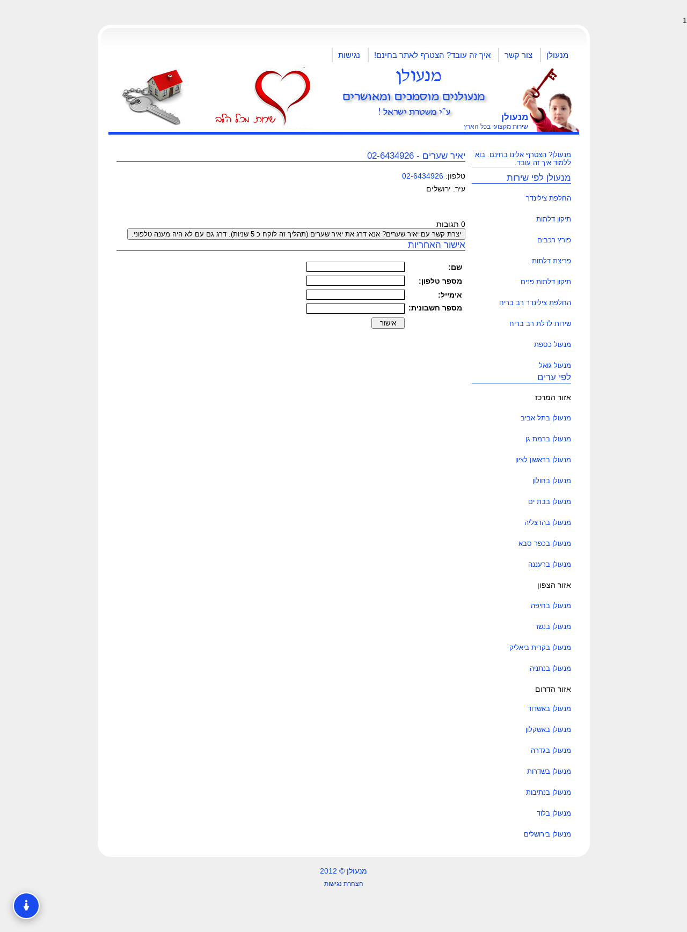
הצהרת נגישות (343, 883)
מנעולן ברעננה (549, 564)
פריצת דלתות (551, 261)
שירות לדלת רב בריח (540, 324)
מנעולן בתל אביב (546, 418)
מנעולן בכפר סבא (544, 543)
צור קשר (518, 55)
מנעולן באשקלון (548, 730)
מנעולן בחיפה (551, 606)
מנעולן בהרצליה (547, 523)
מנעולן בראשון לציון (543, 460)
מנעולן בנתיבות (548, 792)
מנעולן (557, 55)
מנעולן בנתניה (550, 668)
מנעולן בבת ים (549, 502)
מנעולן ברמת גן (548, 439)
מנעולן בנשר (553, 627)
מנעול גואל (555, 365)
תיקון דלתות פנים (546, 282)
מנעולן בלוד (554, 813)
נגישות (349, 55)
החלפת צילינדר (548, 198)
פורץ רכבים (554, 240)
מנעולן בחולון (551, 481)
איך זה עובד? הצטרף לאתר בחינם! (432, 55)
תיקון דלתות (553, 219)
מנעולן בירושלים (547, 834)
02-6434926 (422, 176)
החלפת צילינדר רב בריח (535, 303)
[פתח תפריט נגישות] (26, 905)
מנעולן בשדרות (549, 771)
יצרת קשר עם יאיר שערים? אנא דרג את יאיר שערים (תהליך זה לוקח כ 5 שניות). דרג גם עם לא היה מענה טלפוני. (296, 234)
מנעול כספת (552, 345)
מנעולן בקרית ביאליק (540, 647)
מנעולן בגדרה (551, 750)
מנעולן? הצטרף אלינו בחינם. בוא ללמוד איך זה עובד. (523, 159)
